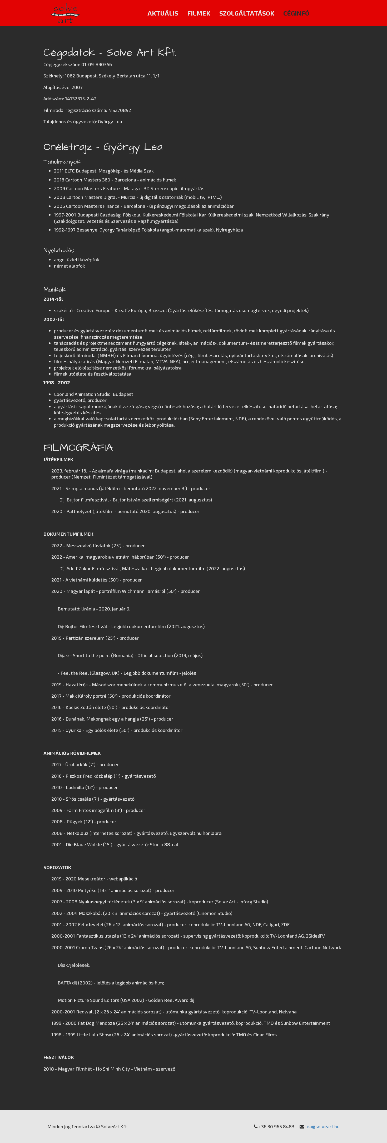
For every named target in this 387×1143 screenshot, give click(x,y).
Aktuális (162, 13)
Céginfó (296, 13)
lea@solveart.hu (322, 1126)
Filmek (198, 13)
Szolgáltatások (246, 13)
